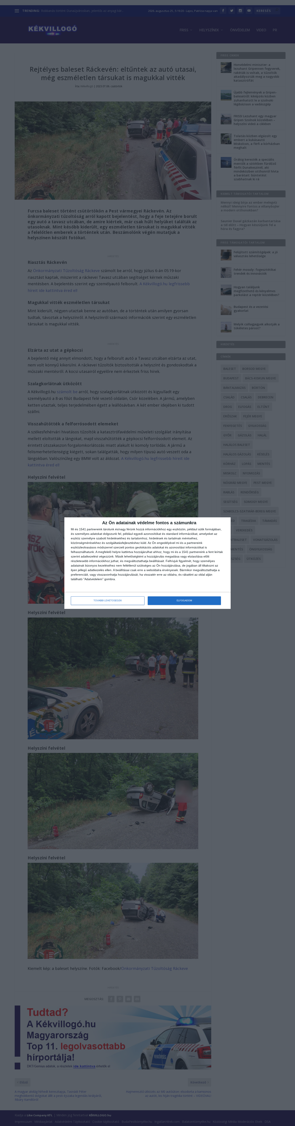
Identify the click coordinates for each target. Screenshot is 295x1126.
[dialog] (147, 563)
